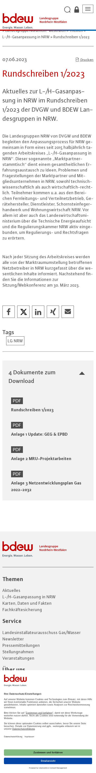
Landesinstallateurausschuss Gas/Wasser (41, 632)
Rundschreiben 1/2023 (71, 36)
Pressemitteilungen (21, 645)
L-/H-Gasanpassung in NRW (29, 596)
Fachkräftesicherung (22, 609)
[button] (9, 312)
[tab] (48, 376)
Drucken (87, 59)
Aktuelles (11, 590)
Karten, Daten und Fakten (27, 603)
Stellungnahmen (18, 651)
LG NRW (15, 340)
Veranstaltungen (18, 658)
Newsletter (13, 638)
